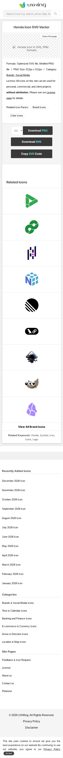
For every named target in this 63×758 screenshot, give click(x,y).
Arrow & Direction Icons (15, 634)
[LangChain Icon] (31, 331)
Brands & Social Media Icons (18, 602)
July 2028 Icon (10, 527)
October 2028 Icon (12, 499)
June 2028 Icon (10, 536)
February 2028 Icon (12, 573)
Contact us (8, 683)
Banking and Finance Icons (17, 618)
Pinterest (7, 691)
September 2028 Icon (14, 508)
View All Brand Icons (31, 426)
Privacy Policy (31, 721)
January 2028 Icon (12, 583)
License (6, 667)
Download (38, 130)
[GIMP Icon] (31, 384)
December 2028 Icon (13, 480)
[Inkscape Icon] (31, 358)
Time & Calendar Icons (14, 610)
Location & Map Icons (14, 641)
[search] (55, 13)
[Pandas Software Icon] (31, 253)
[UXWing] (31, 5)
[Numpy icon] (31, 279)
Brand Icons (39, 107)
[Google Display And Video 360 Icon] (31, 201)
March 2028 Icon (11, 564)
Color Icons (16, 115)
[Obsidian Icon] (31, 410)
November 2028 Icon (13, 490)
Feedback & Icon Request (16, 659)
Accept (9, 753)
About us (7, 675)
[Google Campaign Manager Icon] (31, 227)
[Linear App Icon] (31, 305)
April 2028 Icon (10, 555)
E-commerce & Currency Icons (19, 626)
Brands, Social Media (18, 75)
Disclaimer (31, 727)
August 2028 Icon (11, 518)
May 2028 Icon (10, 546)
